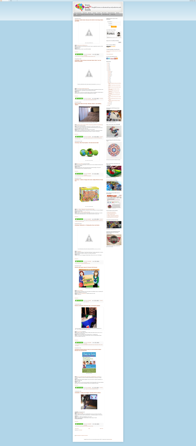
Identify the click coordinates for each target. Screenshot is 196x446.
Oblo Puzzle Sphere (80, 163)
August (109, 76)
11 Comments (101, 98)
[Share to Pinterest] (98, 54)
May (108, 79)
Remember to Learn (92, 56)
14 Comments (85, 262)
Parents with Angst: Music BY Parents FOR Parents (86, 267)
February (109, 102)
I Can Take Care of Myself (84, 344)
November (109, 72)
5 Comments (101, 136)
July (108, 77)
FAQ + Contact (104, 12)
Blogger (111, 439)
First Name (110, 23)
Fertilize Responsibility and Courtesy (93, 220)
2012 (108, 70)
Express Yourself (88, 99)
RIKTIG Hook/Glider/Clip (98, 124)
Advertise (117, 12)
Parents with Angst (80, 290)
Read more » (76, 134)
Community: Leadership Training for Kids (113, 216)
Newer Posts (77, 428)
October (109, 73)
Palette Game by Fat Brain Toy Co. (82, 45)
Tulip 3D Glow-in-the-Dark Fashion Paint (83, 88)
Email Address (109, 21)
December (109, 71)
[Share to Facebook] (97, 54)
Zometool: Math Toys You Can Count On (112, 217)
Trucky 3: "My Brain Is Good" (111, 214)
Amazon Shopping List (77, 15)
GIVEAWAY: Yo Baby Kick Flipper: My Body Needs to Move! (88, 392)
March (109, 82)
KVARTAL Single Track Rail (81, 124)
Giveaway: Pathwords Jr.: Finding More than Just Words (87, 225)
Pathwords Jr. (79, 251)
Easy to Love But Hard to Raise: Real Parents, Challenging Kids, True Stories (88, 376)
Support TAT (85, 12)
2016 (108, 65)
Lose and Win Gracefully (87, 56)
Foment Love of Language (80, 56)
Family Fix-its (87, 220)
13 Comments (85, 55)
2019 (108, 63)
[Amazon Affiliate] (113, 47)
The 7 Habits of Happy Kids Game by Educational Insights (85, 209)
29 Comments (85, 343)
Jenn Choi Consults (98, 14)
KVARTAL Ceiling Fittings (89, 124)
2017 (108, 64)
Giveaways (94, 12)
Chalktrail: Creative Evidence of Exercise (112, 215)
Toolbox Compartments (77, 12)
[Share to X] (96, 54)
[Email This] (94, 54)
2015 (108, 66)
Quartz (75, 14)
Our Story (99, 12)
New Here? (89, 12)
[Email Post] (93, 54)
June (109, 78)
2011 (108, 105)
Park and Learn (79, 331)
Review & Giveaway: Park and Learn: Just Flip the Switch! (87, 305)
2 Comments (101, 300)
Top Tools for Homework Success (111, 213)
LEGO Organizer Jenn (105, 14)
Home (89, 428)
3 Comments (101, 387)
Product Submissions (111, 12)
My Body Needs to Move (93, 99)
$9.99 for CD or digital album (81, 293)
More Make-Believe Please (91, 344)
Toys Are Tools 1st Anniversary (111, 212)
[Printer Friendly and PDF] (79, 54)
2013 (108, 69)
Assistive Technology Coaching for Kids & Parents (85, 14)
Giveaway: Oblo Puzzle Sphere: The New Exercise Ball (86, 142)
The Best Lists (113, 14)
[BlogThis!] (95, 54)
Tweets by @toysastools (109, 54)
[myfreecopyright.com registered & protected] (81, 435)
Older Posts (101, 428)
